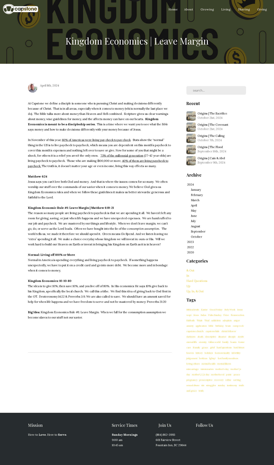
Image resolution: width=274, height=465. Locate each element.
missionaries (207, 369)
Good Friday (216, 309)
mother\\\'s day (200, 374)
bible (211, 325)
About (189, 9)
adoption (227, 320)
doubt (241, 336)
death (200, 336)
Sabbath (190, 320)
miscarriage (192, 369)
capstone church (195, 331)
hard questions (224, 347)
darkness (191, 336)
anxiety (189, 325)
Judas (203, 315)
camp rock (238, 325)
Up (188, 286)
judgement (191, 358)
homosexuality (222, 352)
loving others (193, 363)
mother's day (222, 369)
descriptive (210, 336)
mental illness (224, 363)
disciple (232, 336)
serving (237, 379)
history (199, 352)
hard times (239, 347)
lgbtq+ (212, 358)
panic (229, 374)
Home (173, 9)
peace (237, 374)
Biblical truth (192, 309)
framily (196, 347)
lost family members (228, 358)
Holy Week (229, 309)
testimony (232, 385)
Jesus (196, 315)
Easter (204, 309)
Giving (262, 9)
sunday (221, 385)
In (187, 275)
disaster (222, 336)
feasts (233, 342)
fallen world (215, 342)
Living (226, 9)
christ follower (228, 331)
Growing (208, 9)
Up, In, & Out (195, 291)
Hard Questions (196, 281)
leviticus (203, 358)
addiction (216, 320)
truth (201, 390)
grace (205, 347)
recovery (218, 379)
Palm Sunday (214, 315)
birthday (219, 325)
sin (202, 385)
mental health (208, 363)
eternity (203, 342)
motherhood (217, 374)
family (225, 342)
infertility (236, 352)
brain (228, 325)
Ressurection (237, 315)
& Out (190, 270)
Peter (226, 315)
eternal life (191, 342)
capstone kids (212, 331)
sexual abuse (192, 385)
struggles (211, 385)
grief (212, 347)
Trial (206, 320)
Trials (199, 320)
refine (228, 379)
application (201, 325)
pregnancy (191, 379)
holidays (209, 352)
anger (237, 320)
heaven (190, 352)
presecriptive (205, 379)
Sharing (244, 9)
